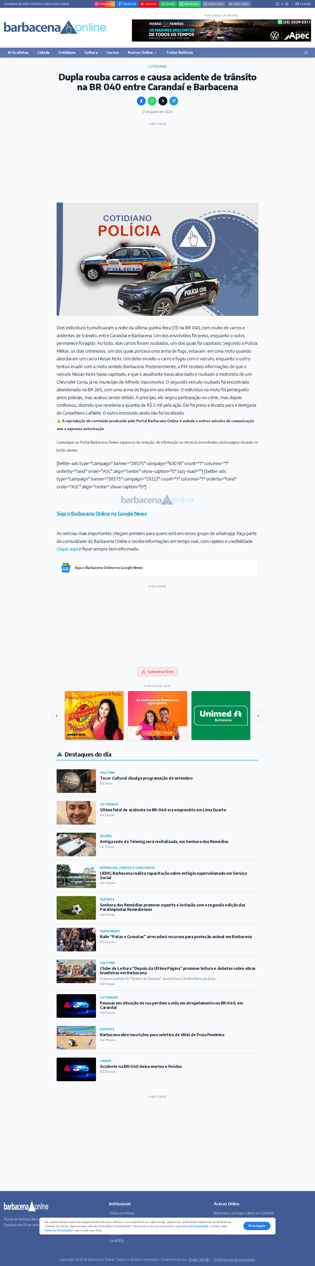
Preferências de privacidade (235, 1259)
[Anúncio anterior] (56, 715)
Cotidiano (67, 52)
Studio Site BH (199, 1259)
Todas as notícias (122, 1213)
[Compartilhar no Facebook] (141, 101)
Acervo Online (140, 52)
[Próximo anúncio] (258, 715)
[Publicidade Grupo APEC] (221, 30)
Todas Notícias (179, 52)
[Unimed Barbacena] (221, 715)
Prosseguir (257, 1226)
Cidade (44, 52)
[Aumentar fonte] (286, 4)
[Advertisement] (157, 162)
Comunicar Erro (160, 671)
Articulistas (18, 52)
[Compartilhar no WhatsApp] (152, 101)
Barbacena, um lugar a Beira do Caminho (244, 1213)
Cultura (91, 52)
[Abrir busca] (306, 53)
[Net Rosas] (157, 715)
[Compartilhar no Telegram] (173, 101)
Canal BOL (116, 1240)
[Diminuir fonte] (277, 4)
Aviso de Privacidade (195, 1226)
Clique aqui (67, 549)
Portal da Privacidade (58, 1230)
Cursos (113, 52)
